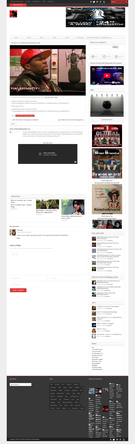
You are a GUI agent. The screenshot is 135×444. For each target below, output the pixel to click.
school (52, 408)
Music (41, 37)
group (68, 393)
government (60, 393)
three (58, 408)
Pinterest (97, 1)
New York (78, 405)
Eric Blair (67, 390)
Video (16, 37)
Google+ (100, 1)
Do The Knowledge (93, 37)
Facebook (91, 1)
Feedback (28, 1)
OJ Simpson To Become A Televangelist (108, 306)
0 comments (14, 97)
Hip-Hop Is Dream (97, 355)
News (54, 37)
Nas (61, 405)
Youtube (104, 1)
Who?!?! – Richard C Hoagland (105, 323)
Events (29, 37)
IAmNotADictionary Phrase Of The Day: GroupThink (108, 268)
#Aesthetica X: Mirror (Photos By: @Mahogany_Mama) (106, 293)
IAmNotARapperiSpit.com (35, 97)
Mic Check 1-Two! (96, 361)
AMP (59, 387)
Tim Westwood (26, 116)
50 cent (18, 116)
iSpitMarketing (37, 1)
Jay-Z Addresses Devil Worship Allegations (70, 120)
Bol (93, 347)
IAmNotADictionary (105, 37)
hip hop (53, 396)
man (78, 399)
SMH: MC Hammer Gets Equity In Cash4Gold (25, 120)
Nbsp (66, 405)
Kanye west (54, 399)
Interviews (50, 97)
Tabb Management (97, 369)
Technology (80, 37)
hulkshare (60, 396)
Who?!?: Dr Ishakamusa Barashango (107, 312)
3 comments (109, 270)
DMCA (44, 1)
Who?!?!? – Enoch (101, 329)
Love (72, 399)
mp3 (59, 402)
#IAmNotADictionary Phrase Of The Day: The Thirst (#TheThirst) (109, 250)
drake (60, 390)
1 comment (108, 246)
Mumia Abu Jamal (67, 402)
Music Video (54, 405)
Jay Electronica (75, 396)
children (77, 387)
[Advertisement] (87, 41)
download (53, 390)
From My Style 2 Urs (97, 353)
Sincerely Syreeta (96, 367)
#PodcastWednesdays (17, 1)
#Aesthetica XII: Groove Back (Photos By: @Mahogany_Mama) (108, 281)
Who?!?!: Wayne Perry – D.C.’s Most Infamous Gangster (109, 318)
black (64, 387)
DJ (46, 97)
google (52, 393)
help (73, 393)
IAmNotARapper (35, 439)
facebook (74, 390)
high (78, 393)
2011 (63, 384)
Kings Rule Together (97, 359)
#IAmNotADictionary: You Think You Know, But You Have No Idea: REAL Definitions (109, 256)
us (69, 408)
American (53, 387)
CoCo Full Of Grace (97, 349)
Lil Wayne (66, 399)
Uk (33, 116)
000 (52, 384)
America (76, 384)
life (60, 399)
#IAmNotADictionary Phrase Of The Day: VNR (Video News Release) (108, 262)
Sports (67, 37)
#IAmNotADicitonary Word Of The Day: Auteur (108, 243)
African (69, 384)
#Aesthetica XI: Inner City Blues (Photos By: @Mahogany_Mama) (109, 287)
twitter (64, 408)
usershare (75, 408)
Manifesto (50, 1)
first (81, 390)
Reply (18, 238)
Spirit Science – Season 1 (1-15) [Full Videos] (109, 334)
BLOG (70, 387)
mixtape (53, 402)
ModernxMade (96, 363)
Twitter (94, 1)
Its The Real (95, 357)
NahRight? (94, 365)
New (71, 405)
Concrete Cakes (96, 351)
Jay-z (66, 396)
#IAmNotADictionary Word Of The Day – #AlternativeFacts (108, 237)
